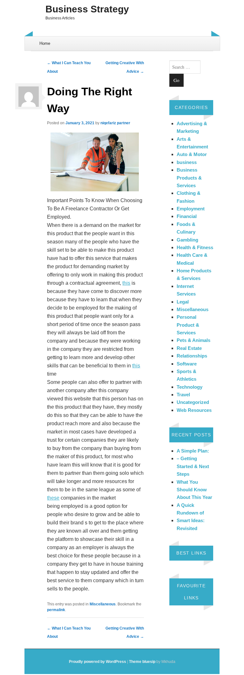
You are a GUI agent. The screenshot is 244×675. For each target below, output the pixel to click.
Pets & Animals (193, 340)
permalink (56, 610)
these (53, 498)
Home (44, 43)
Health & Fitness (195, 247)
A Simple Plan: (193, 450)
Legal (183, 301)
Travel (183, 394)
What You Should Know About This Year (194, 489)
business (187, 162)
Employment (191, 208)
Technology (189, 387)
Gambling (187, 239)
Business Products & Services (189, 177)
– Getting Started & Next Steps (193, 466)
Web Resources (194, 410)
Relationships (192, 355)
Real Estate (189, 348)
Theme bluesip (142, 661)
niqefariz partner (115, 123)
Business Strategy (87, 9)
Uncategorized (193, 402)
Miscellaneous (103, 604)
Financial (187, 216)
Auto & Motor (192, 154)
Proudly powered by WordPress (97, 661)
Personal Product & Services (188, 324)
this (126, 283)
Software (187, 363)
